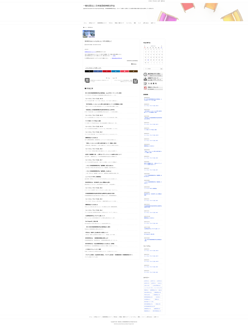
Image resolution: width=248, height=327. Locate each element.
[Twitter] (89, 71)
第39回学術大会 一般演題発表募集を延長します (96, 238)
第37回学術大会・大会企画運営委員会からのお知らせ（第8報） (100, 243)
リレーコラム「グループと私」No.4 (93, 210)
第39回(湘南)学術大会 (149, 306)
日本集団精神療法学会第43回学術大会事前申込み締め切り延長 (99, 193)
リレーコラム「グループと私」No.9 (93, 132)
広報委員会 (157, 294)
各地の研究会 (148, 292)
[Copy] (133, 71)
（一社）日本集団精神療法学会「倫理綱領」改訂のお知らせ (99, 165)
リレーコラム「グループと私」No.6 (93, 188)
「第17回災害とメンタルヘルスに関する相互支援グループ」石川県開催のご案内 (104, 104)
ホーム (85, 27)
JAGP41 (153, 281)
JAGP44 (153, 283)
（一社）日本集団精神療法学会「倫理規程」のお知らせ (98, 171)
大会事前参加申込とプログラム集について (95, 215)
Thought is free (131, 323)
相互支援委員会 (148, 304)
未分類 (158, 297)
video (159, 283)
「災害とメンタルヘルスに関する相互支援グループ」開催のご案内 (100, 143)
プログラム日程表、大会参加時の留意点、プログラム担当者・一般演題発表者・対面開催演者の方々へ (109, 254)
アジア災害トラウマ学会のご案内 (93, 121)
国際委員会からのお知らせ (91, 137)
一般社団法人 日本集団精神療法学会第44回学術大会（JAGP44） (100, 109)
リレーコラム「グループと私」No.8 (93, 148)
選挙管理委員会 (157, 311)
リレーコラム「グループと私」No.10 (94, 126)
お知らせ (146, 285)
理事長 (157, 299)
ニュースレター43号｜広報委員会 (93, 176)
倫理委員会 (153, 290)
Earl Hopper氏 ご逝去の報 (91, 221)
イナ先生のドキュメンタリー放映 (93, 249)
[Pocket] (124, 71)
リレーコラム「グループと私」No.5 (93, 199)
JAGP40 (146, 281)
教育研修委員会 (148, 297)
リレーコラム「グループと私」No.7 (93, 160)
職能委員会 (147, 311)
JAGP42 (159, 281)
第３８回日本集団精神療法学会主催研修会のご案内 (97, 227)
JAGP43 (146, 283)
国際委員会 (157, 292)
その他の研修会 (156, 285)
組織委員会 (147, 308)
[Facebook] (98, 71)
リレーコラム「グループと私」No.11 (94, 115)
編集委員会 (157, 308)
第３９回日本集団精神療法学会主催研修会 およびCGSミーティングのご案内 (103, 93)
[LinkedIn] (115, 71)
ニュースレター (148, 287)
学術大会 (91, 27)
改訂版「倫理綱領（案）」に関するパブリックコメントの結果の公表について (103, 154)
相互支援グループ (148, 301)
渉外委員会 (147, 299)
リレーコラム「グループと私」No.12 (94, 98)
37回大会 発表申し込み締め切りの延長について (96, 232)
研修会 (158, 304)
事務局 (146, 290)
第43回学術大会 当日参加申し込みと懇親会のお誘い (97, 182)
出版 (160, 290)
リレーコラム (158, 287)
